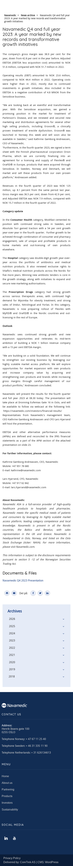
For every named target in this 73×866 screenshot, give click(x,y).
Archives (15, 610)
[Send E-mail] (14, 593)
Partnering (8, 789)
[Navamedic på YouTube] (14, 838)
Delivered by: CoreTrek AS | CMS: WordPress (30, 862)
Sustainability (10, 809)
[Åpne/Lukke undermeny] (63, 619)
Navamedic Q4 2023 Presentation (23, 580)
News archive (28, 15)
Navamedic (10, 15)
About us (7, 782)
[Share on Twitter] (40, 593)
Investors (7, 802)
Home (5, 776)
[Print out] (7, 593)
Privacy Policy (12, 858)
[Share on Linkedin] (47, 593)
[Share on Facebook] (33, 593)
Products (7, 796)
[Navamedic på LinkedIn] (6, 838)
